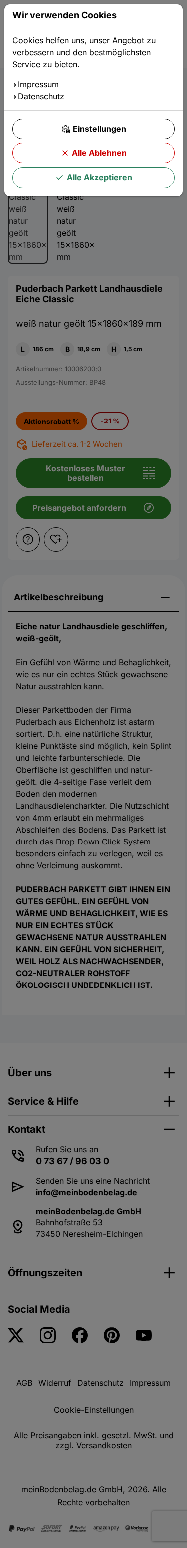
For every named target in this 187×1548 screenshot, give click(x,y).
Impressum (38, 84)
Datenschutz (41, 96)
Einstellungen (99, 129)
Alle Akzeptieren (99, 177)
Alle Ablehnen (99, 153)
